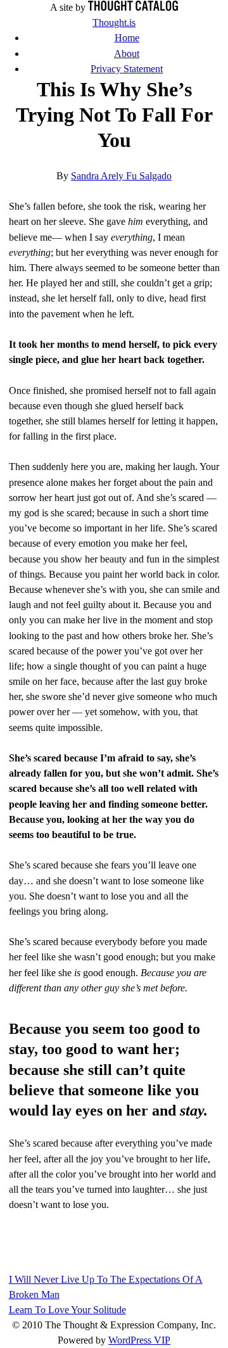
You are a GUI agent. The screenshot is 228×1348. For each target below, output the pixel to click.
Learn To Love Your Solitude (67, 1309)
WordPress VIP (139, 1340)
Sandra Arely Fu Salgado (121, 175)
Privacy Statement (127, 68)
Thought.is (114, 22)
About (126, 53)
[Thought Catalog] (133, 7)
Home (127, 37)
